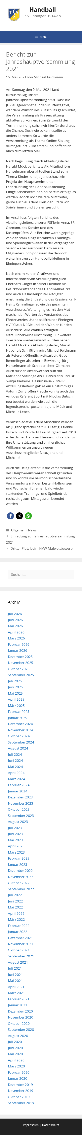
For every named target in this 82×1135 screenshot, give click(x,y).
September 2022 (21, 889)
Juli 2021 (15, 968)
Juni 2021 (15, 974)
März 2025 (16, 705)
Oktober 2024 (19, 736)
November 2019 (20, 1090)
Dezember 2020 (20, 1011)
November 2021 (20, 944)
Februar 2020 (18, 1072)
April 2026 (16, 632)
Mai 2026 (15, 626)
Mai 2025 (15, 693)
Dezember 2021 (20, 938)
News (32, 530)
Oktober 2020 (19, 1023)
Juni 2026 (15, 620)
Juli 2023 (15, 827)
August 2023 (18, 821)
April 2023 (16, 846)
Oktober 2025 (19, 669)
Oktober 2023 (19, 809)
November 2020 (20, 1017)
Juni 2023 (15, 834)
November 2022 (20, 876)
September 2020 (21, 1029)
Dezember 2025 (20, 656)
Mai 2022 (15, 907)
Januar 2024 (17, 791)
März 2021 (16, 992)
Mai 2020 (15, 1054)
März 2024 (16, 779)
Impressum (31, 1125)
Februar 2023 (18, 858)
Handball (42, 9)
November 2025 (20, 662)
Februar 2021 (18, 999)
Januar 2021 (17, 1005)
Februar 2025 (18, 711)
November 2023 (20, 803)
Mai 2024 (15, 766)
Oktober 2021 (19, 950)
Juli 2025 (15, 681)
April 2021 (16, 986)
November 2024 (20, 730)
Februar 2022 (18, 925)
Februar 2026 (18, 644)
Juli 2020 (15, 1041)
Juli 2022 (15, 895)
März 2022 (16, 919)
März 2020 (16, 1066)
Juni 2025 (15, 687)
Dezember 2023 (20, 797)
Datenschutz (50, 1125)
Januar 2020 (17, 1078)
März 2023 (16, 852)
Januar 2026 (17, 650)
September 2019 (21, 1103)
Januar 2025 (17, 717)
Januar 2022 (17, 931)
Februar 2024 (18, 785)
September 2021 (21, 956)
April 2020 (16, 1060)
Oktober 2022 (19, 882)
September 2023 (21, 815)
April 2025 (16, 699)
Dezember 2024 (20, 723)
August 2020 (18, 1035)
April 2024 (16, 772)
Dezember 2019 (20, 1084)
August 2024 (18, 748)
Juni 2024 (15, 760)
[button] (10, 515)
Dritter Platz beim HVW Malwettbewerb (42, 548)
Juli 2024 (15, 754)
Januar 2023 (17, 864)
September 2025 (21, 675)
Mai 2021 (15, 980)
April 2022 (16, 913)
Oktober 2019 (19, 1097)
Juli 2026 (15, 613)
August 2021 (18, 962)
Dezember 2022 (20, 870)
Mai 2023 (15, 840)
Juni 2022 (15, 901)
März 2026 (16, 638)
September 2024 (21, 742)
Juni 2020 (15, 1048)
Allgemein (18, 530)
